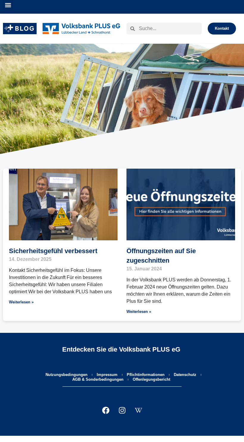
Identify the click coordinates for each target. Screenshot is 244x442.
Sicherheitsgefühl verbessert (53, 251)
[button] (8, 5)
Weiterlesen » (21, 302)
